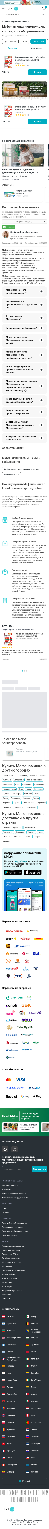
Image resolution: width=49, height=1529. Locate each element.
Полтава (28, 793)
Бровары (23, 775)
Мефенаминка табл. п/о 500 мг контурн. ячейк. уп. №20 (30, 58)
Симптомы (6, 1299)
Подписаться (39, 1169)
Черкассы (41, 803)
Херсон (16, 803)
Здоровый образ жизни (12, 1291)
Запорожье (19, 780)
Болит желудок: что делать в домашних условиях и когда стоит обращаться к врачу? (20, 171)
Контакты (6, 1189)
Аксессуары (7, 1295)
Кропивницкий (9, 789)
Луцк (21, 789)
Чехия (40, 832)
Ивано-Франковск (34, 780)
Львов (28, 789)
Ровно (37, 793)
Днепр (42, 775)
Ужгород (26, 798)
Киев (17, 784)
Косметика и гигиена (11, 1250)
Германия (17, 837)
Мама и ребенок (9, 1274)
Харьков (6, 803)
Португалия (8, 832)
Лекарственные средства (13, 1246)
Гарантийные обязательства (14, 1223)
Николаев (38, 789)
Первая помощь (11, 474)
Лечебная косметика (11, 1258)
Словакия (20, 832)
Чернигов (7, 807)
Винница (33, 775)
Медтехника (7, 1266)
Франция (31, 832)
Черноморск (31, 807)
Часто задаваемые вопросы (14, 1193)
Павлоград (16, 793)
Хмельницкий (28, 803)
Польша (6, 837)
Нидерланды (29, 827)
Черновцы (18, 807)
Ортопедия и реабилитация (13, 1270)
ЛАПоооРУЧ (7, 1282)
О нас (4, 1208)
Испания (6, 841)
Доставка (12, 48)
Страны (5, 1212)
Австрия (37, 837)
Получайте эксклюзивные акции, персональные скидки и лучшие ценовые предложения (22, 1160)
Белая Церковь (9, 775)
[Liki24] (8, 1509)
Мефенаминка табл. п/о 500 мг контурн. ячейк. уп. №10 (30, 108)
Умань (36, 798)
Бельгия (6, 827)
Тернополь (15, 798)
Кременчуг (26, 784)
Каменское (7, 784)
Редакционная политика (12, 1227)
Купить (37, 72)
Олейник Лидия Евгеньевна (24, 232)
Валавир (20, 749)
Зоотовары (7, 1286)
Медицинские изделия (11, 1262)
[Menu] (3, 8)
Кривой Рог (39, 784)
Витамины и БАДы (10, 1254)
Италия (27, 837)
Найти (44, 15)
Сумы (5, 798)
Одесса (6, 793)
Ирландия (17, 827)
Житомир (7, 780)
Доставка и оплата (10, 1185)
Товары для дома (9, 1278)
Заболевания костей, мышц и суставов (21, 469)
